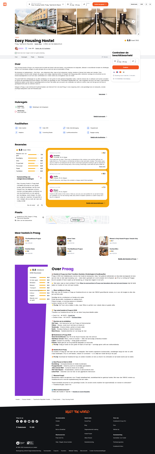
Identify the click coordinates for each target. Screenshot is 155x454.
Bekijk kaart (38, 44)
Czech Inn (71, 315)
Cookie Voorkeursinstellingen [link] (98, 450)
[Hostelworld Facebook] (17, 421)
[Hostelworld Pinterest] (33, 421)
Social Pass (88, 421)
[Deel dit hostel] (138, 34)
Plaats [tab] (32, 57)
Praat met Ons (59, 437)
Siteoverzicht (83, 450)
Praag (16, 44)
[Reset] (63, 4)
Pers (114, 425)
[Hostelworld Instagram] (25, 421)
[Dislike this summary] (42, 205)
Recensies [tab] (41, 57)
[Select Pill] (146, 4)
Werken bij (116, 429)
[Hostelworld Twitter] (21, 421)
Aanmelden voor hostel (119, 437)
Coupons (56, 450)
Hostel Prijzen (88, 433)
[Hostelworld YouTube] (29, 421)
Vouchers (63, 450)
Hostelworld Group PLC (119, 421)
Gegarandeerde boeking (91, 429)
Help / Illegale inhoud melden (64, 442)
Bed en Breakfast (60, 429)
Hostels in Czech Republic (81, 391)
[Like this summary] (38, 205)
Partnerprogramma (118, 442)
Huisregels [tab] (24, 57)
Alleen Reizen (88, 437)
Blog (86, 425)
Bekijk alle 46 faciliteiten (42, 48)
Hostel (17, 37)
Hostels (58, 421)
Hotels (57, 425)
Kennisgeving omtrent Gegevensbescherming (28, 450)
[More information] (41, 178)
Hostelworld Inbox (118, 446)
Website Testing (73, 450)
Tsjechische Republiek (26, 44)
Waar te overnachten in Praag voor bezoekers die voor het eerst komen (103, 283)
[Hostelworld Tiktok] (37, 421)
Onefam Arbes (76, 317)
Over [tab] (16, 57)
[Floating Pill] (133, 21)
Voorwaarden (47, 450)
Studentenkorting (89, 442)
